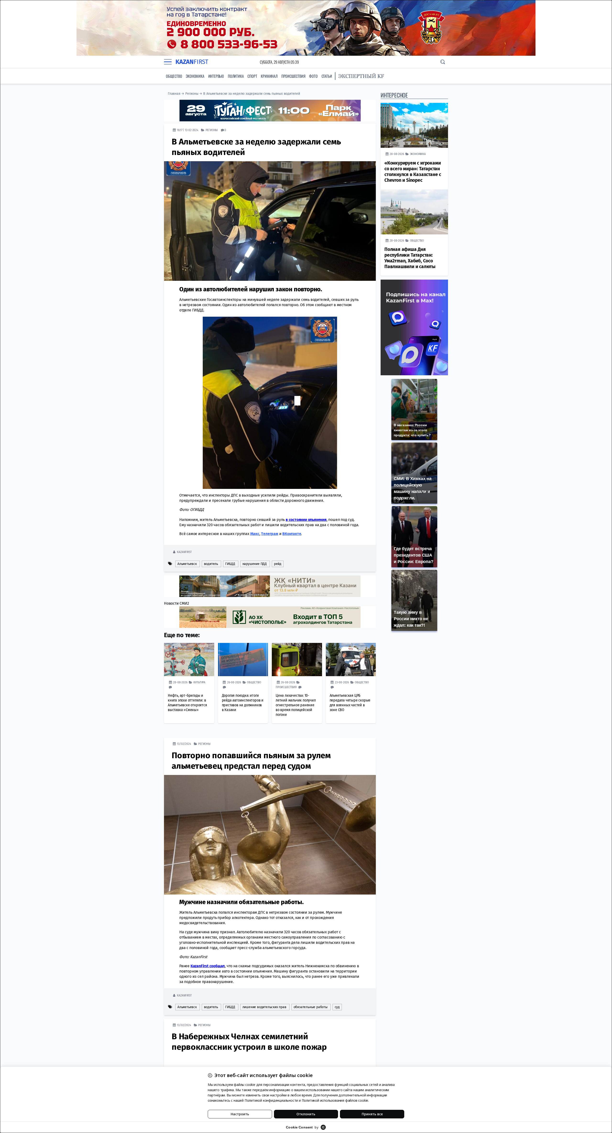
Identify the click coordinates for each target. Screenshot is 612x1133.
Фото (313, 76)
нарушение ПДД (254, 564)
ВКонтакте (291, 533)
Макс (254, 533)
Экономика (195, 76)
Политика (236, 76)
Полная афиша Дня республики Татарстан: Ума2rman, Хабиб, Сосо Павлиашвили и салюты (410, 258)
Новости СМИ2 (176, 603)
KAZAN (191, 62)
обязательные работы (311, 1007)
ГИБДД (230, 564)
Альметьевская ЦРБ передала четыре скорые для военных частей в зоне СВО (350, 702)
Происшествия (293, 76)
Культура (199, 682)
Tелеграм (269, 533)
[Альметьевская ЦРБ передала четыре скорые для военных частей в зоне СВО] (351, 659)
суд (337, 1007)
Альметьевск (187, 564)
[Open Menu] (168, 62)
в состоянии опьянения (306, 519)
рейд (277, 564)
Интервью (216, 76)
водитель (211, 564)
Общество (174, 76)
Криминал (269, 76)
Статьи (327, 76)
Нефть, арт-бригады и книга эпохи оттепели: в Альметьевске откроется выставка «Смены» (187, 702)
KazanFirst (184, 552)
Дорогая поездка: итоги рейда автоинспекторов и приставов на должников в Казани (242, 702)
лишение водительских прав (264, 1007)
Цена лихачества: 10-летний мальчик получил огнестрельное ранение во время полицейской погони (296, 705)
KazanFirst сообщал (208, 966)
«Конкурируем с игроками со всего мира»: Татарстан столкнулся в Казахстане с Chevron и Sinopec (412, 171)
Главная (174, 94)
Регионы (191, 94)
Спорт (252, 76)
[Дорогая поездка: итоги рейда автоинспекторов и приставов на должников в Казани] (243, 659)
